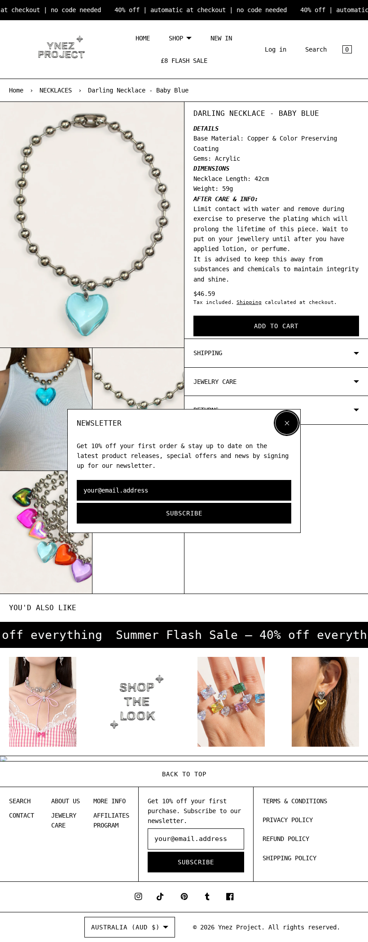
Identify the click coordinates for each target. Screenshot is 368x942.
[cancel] (287, 423)
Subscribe (184, 513)
